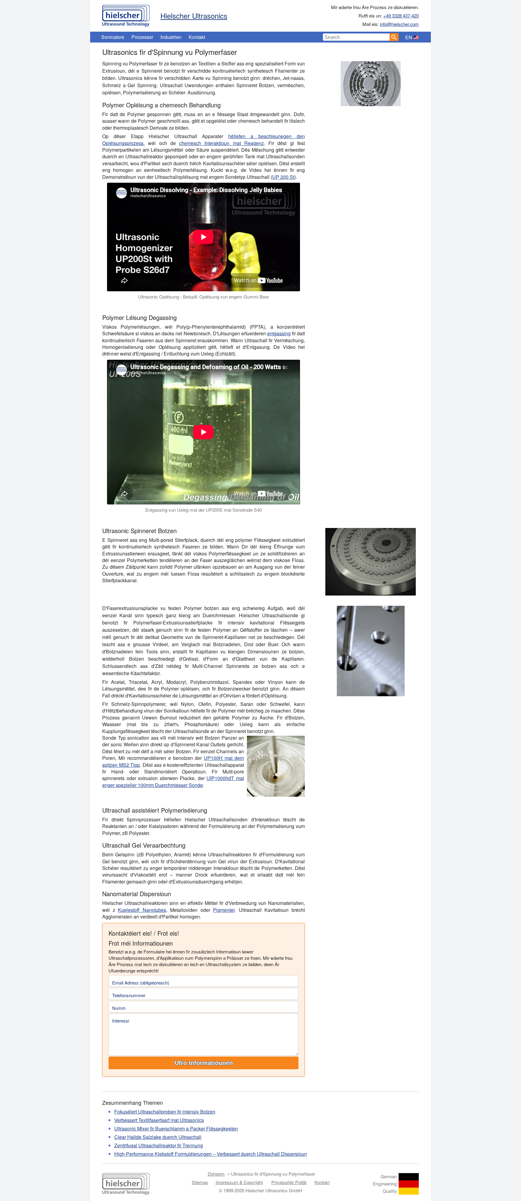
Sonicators (112, 36)
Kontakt (197, 36)
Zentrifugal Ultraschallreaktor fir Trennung (158, 1145)
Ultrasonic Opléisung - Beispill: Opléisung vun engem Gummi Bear (203, 296)
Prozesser (142, 36)
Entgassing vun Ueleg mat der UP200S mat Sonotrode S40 (203, 510)
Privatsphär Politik (289, 1182)
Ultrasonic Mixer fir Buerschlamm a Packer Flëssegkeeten (176, 1128)
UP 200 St (283, 176)
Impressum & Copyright (239, 1182)
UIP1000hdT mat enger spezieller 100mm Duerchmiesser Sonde (173, 781)
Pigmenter (224, 909)
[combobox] (356, 37)
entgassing (279, 333)
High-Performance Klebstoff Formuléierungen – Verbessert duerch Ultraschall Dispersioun (210, 1153)
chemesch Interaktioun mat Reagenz (221, 143)
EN (408, 37)
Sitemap (200, 1182)
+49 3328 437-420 (401, 15)
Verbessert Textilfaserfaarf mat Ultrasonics (159, 1120)
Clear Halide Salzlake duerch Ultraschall (157, 1136)
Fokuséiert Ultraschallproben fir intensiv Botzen (164, 1111)
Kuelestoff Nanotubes (142, 909)
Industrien (171, 36)
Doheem (216, 1174)
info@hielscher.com (399, 24)
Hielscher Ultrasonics (193, 15)
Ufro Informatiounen (204, 1063)
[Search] (394, 37)
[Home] (126, 14)
